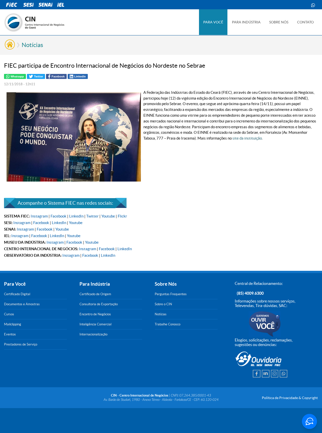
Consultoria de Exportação (98, 304)
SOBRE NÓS (278, 22)
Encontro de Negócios (95, 314)
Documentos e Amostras (22, 304)
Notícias (32, 44)
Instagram (39, 216)
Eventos (10, 334)
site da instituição (247, 138)
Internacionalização (93, 334)
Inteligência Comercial (95, 324)
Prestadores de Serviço (20, 344)
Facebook (58, 216)
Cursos (9, 314)
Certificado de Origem (95, 294)
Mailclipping (12, 324)
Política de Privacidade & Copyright (290, 398)
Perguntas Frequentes (171, 294)
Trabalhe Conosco (167, 324)
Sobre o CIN (163, 304)
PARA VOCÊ (213, 22)
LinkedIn (76, 216)
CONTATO (305, 22)
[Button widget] (309, 421)
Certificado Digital (17, 294)
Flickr (122, 216)
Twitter (92, 216)
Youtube (108, 216)
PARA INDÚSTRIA (246, 22)
